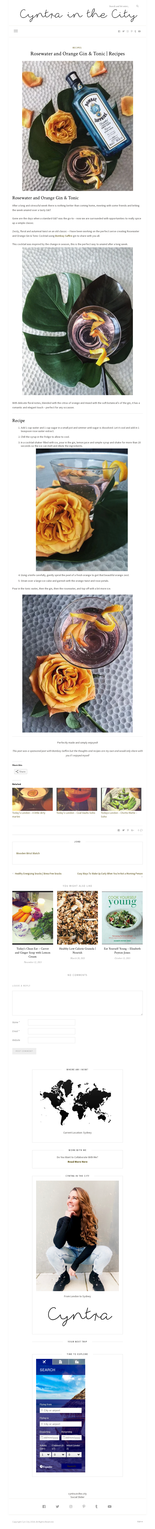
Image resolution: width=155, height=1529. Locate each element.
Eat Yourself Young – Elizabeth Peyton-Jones (122, 951)
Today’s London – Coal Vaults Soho (76, 812)
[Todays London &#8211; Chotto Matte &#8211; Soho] (121, 799)
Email (15, 1031)
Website (16, 1040)
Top (139, 1521)
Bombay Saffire (63, 235)
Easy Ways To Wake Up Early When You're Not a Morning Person (110, 873)
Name (16, 1022)
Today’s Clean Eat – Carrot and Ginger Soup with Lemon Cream (32, 953)
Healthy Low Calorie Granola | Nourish (77, 951)
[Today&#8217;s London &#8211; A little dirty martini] (32, 799)
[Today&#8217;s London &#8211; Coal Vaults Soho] (77, 799)
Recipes (77, 47)
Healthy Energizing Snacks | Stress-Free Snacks (37, 873)
